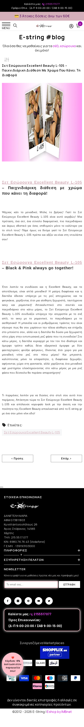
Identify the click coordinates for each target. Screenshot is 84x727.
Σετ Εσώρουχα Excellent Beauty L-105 (42, 182)
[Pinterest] (28, 601)
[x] (10, 611)
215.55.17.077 (19, 537)
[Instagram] (18, 601)
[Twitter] (49, 601)
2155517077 (52, 4)
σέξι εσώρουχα (64, 46)
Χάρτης (9, 533)
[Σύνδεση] (71, 26)
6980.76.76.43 (20, 542)
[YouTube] (38, 601)
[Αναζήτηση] (15, 25)
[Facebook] (7, 601)
